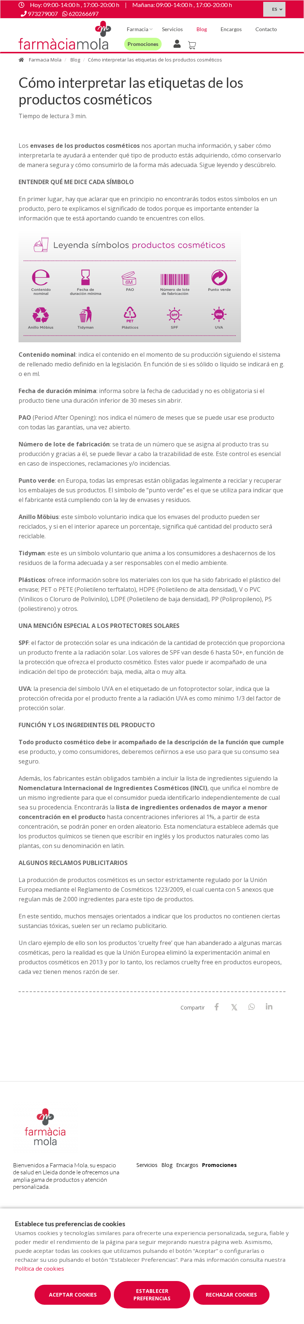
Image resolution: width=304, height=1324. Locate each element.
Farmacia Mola (45, 59)
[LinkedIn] (269, 1007)
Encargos (231, 29)
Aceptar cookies (73, 1294)
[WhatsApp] (251, 1007)
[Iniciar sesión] (178, 43)
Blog (201, 29)
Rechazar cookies (231, 1294)
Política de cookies (39, 1268)
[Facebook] (216, 1007)
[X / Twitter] (234, 1006)
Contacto (266, 29)
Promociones (143, 44)
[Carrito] (193, 43)
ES (274, 9)
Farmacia (137, 29)
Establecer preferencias (152, 1294)
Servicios (172, 29)
